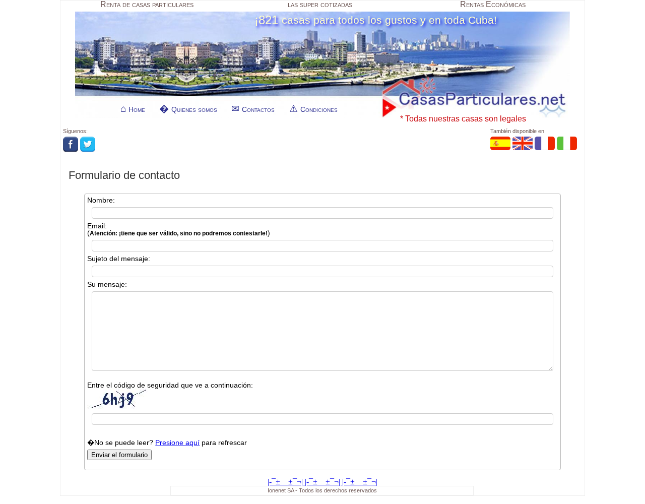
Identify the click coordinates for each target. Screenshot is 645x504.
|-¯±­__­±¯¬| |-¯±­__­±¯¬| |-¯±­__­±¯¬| (322, 481)
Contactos (258, 109)
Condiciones (319, 109)
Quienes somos (194, 109)
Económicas (493, 5)
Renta (147, 5)
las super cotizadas (320, 5)
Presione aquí (177, 442)
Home (136, 109)
